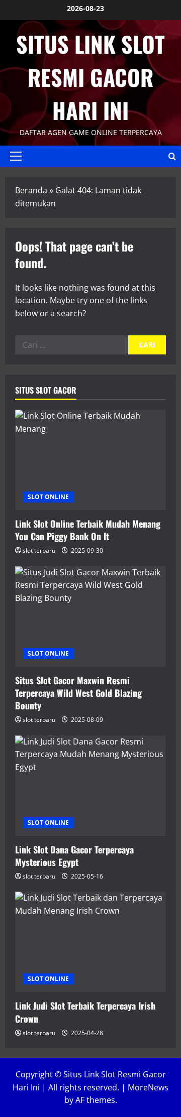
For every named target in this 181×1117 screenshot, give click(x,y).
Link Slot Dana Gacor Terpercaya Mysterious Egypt (74, 855)
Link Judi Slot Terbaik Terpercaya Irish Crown (85, 1012)
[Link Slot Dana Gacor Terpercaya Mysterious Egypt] (90, 785)
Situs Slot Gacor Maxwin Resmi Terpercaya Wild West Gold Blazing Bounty (78, 693)
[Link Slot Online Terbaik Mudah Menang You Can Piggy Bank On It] (90, 460)
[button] (16, 156)
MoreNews (148, 1087)
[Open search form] (172, 156)
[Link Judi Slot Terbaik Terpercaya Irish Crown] (90, 942)
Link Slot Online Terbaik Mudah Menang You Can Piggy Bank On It (87, 530)
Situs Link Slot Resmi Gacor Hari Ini (90, 77)
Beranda (31, 190)
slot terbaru (39, 550)
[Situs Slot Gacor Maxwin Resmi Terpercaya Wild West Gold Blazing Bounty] (90, 616)
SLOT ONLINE (48, 496)
